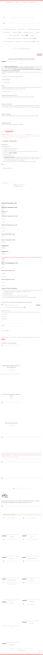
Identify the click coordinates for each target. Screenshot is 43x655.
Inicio (13, 48)
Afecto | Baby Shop (21, 11)
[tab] (5, 141)
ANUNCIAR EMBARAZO (10, 134)
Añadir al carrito (9, 131)
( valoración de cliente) (11, 61)
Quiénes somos (19, 649)
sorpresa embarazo (12, 137)
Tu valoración (4, 319)
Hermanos (25, 134)
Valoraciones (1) (12, 141)
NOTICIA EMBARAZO (22, 136)
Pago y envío (12, 649)
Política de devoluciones (28, 649)
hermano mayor (15, 136)
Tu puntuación (4, 314)
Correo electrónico (5, 330)
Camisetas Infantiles (19, 134)
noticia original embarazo (32, 136)
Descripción (5, 141)
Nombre (3, 325)
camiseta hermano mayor (6, 136)
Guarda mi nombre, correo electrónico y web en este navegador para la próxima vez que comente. (20, 337)
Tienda (16, 48)
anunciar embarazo (35, 134)
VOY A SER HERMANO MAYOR (21, 137)
